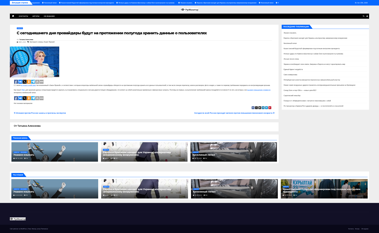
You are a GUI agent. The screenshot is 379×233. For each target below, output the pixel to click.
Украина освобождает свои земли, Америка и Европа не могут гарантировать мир (314, 64)
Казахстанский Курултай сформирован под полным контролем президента (312, 48)
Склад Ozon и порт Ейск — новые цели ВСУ (300, 90)
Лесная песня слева (291, 59)
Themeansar (44, 229)
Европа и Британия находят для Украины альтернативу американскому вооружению (137, 153)
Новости (19, 28)
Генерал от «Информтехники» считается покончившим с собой (307, 101)
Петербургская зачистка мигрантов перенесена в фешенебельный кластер (312, 80)
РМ (27, 158)
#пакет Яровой (49, 42)
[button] (363, 16)
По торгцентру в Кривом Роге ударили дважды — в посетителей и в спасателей (313, 106)
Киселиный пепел (203, 154)
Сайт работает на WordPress (18, 229)
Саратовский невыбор (292, 95)
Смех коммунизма (290, 74)
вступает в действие (28, 85)
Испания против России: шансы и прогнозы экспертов (41, 113)
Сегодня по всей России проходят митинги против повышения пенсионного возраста (233, 113)
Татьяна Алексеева (26, 39)
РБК (23, 90)
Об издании (49, 16)
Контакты (23, 16)
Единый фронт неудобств (293, 69)
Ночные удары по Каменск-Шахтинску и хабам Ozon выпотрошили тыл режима (313, 54)
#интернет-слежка (36, 42)
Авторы (35, 16)
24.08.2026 (19, 195)
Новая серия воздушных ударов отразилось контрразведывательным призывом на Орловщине (320, 85)
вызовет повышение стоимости (258, 90)
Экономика (24, 152)
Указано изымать (23, 154)
